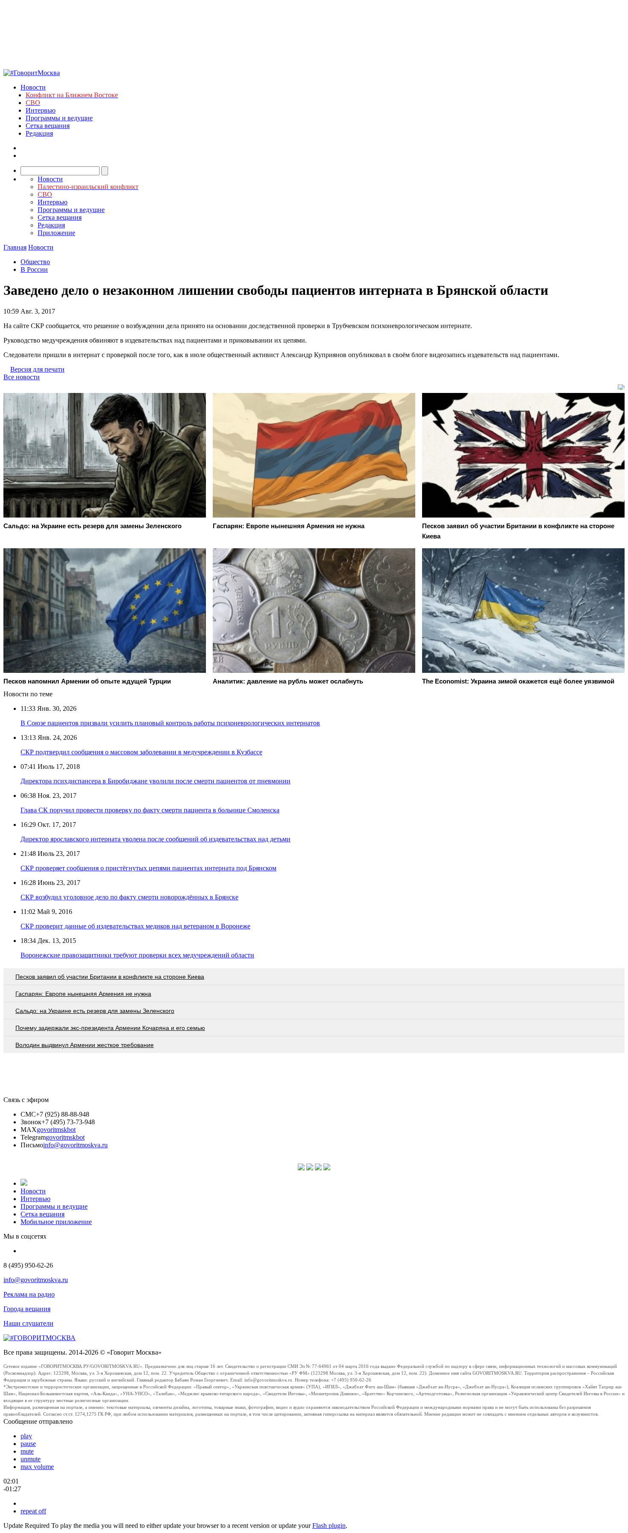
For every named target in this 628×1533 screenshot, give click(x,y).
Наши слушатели (28, 1323)
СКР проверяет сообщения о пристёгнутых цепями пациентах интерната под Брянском (148, 868)
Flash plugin (329, 1525)
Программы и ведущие (59, 118)
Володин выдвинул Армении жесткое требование (84, 1044)
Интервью (41, 110)
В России (34, 269)
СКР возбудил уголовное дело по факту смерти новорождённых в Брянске (129, 897)
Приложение (56, 232)
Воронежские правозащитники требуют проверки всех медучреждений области (137, 955)
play (26, 1436)
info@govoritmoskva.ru (75, 1145)
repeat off (33, 1511)
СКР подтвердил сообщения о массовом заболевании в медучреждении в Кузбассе (141, 752)
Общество (35, 261)
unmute (31, 1459)
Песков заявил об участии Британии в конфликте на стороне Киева (109, 976)
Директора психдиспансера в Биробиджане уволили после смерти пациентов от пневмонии (156, 781)
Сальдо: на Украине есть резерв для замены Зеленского (94, 1010)
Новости (33, 87)
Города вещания (26, 1308)
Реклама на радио (29, 1294)
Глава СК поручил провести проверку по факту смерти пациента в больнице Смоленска (150, 810)
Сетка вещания (48, 125)
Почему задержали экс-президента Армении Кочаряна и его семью (110, 1027)
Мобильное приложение (56, 1221)
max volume (37, 1466)
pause (28, 1443)
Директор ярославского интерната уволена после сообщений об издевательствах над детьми (156, 839)
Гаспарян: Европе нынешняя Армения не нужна (83, 993)
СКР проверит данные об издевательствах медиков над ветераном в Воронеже (135, 926)
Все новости (21, 377)
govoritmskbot (56, 1129)
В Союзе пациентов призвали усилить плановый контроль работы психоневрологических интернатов (170, 723)
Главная (14, 247)
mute (27, 1451)
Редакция (39, 133)
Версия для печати (37, 369)
